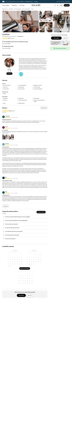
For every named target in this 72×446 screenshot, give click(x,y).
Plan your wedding (5, 5)
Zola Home (62, 1)
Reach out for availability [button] (24, 268)
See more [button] (6, 206)
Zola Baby (58, 1)
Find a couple (22, 5)
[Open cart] (57, 5)
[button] (64, 29)
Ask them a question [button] (41, 212)
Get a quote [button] (9, 73)
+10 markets (19, 36)
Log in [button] (61, 5)
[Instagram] (8, 71)
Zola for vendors (67, 1)
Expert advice (14, 5)
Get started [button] (67, 5)
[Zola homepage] (36, 5)
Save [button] (29, 295)
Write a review (44, 107)
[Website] (10, 71)
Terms (57, 44)
